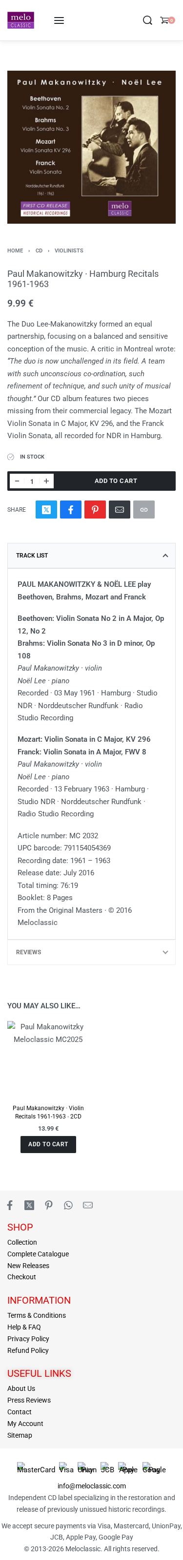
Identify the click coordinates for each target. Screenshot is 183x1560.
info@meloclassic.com (92, 1486)
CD (39, 251)
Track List (32, 555)
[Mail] (119, 510)
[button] (48, 1144)
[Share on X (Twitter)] (46, 510)
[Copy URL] (144, 510)
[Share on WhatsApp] (68, 1205)
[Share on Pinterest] (95, 510)
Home (15, 251)
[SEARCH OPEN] (147, 20)
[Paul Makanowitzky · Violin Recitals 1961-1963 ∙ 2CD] (48, 1058)
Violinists (69, 251)
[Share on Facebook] (70, 510)
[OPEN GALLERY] (91, 147)
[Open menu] (59, 20)
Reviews (28, 952)
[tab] (91, 555)
